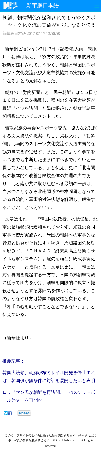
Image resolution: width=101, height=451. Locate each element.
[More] (24, 413)
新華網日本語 (42, 5)
